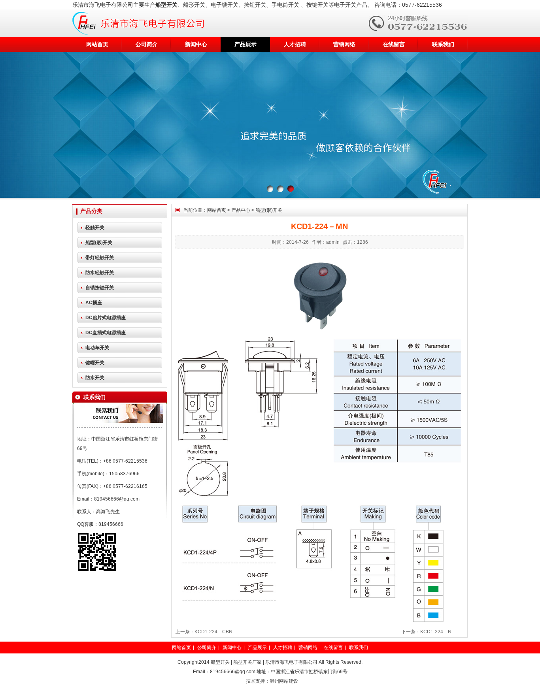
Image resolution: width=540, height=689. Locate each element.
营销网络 (344, 44)
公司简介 (147, 44)
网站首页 (97, 44)
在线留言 (394, 44)
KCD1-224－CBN (213, 631)
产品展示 (245, 44)
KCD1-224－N (435, 631)
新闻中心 (196, 44)
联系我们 (443, 44)
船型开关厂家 (247, 662)
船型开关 (220, 662)
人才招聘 (295, 44)
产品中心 (240, 210)
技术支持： (258, 681)
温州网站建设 (284, 681)
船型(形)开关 (268, 210)
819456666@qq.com (117, 499)
